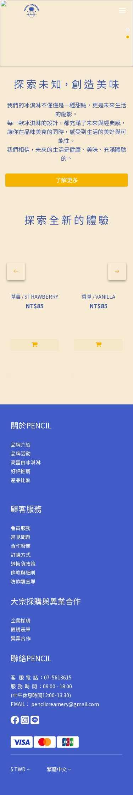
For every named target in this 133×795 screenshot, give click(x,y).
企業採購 (21, 620)
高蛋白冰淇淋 (25, 462)
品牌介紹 (21, 444)
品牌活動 (21, 453)
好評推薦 (21, 471)
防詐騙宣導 (23, 581)
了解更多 (66, 180)
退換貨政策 (23, 563)
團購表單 (21, 629)
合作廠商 (21, 545)
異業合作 (21, 638)
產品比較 (21, 480)
